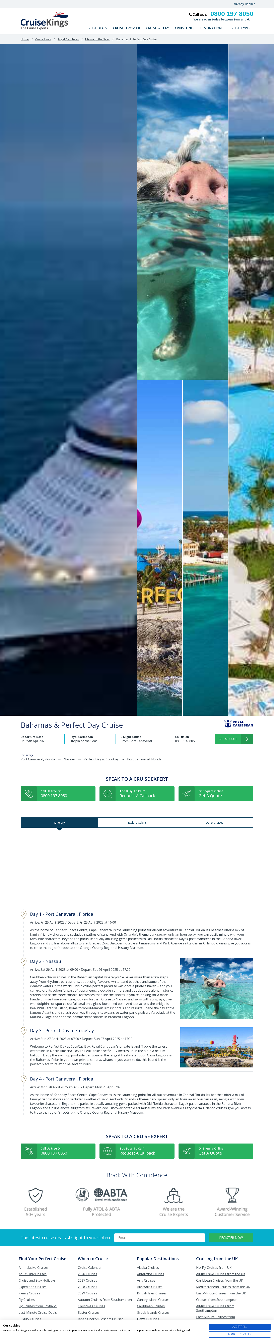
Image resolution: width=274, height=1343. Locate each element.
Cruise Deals (96, 28)
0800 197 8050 (186, 741)
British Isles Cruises (152, 1293)
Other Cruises (214, 822)
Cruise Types (239, 28)
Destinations (211, 28)
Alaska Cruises (148, 1267)
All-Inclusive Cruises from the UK (220, 1274)
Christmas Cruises (91, 1306)
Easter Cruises (88, 1312)
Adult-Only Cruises (33, 1274)
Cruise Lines (184, 28)
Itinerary (59, 822)
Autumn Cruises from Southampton (105, 1299)
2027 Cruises (87, 1280)
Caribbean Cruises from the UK (219, 1280)
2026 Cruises (87, 1274)
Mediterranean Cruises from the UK (223, 1287)
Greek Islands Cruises (153, 1312)
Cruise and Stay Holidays (37, 1280)
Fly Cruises (27, 1299)
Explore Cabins (137, 822)
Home (25, 39)
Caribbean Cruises (151, 1306)
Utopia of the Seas (97, 39)
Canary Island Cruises (153, 1299)
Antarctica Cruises (150, 1274)
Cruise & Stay (157, 28)
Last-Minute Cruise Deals (38, 1312)
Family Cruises (29, 1293)
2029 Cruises (87, 1293)
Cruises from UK (126, 28)
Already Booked (244, 4)
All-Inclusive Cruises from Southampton (215, 1308)
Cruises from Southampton (216, 1299)
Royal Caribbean (68, 39)
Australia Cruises (149, 1287)
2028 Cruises (87, 1287)
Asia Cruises (146, 1280)
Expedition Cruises (33, 1287)
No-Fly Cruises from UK (213, 1267)
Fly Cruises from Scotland (38, 1306)
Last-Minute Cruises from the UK (221, 1293)
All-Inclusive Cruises (34, 1267)
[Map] (137, 867)
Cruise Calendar (90, 1267)
